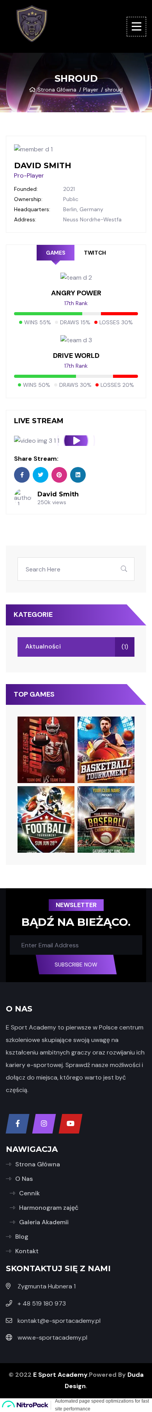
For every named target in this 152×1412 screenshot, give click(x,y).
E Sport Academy (60, 1375)
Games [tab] (55, 252)
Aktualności (43, 646)
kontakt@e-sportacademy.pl (59, 1321)
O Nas (24, 1179)
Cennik (29, 1193)
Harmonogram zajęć (48, 1208)
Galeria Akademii (44, 1222)
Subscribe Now (76, 964)
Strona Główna (56, 89)
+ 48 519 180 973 (42, 1303)
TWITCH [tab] (95, 252)
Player (90, 89)
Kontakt (27, 1251)
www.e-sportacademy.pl (52, 1337)
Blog (21, 1236)
